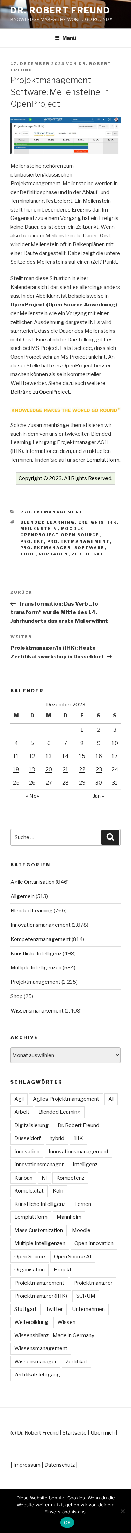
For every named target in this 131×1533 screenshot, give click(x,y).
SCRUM (85, 1296)
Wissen (66, 1322)
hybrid (57, 1138)
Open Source (29, 1257)
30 (98, 783)
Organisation (29, 1269)
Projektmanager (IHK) (40, 1296)
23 (99, 769)
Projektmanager (45, 547)
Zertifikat (88, 554)
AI (111, 1099)
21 (65, 769)
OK (67, 1522)
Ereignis (91, 522)
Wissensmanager (35, 1362)
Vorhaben (53, 554)
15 (82, 756)
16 (99, 756)
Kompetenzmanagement (40, 939)
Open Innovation (94, 1243)
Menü (69, 38)
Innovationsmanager (39, 1164)
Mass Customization (38, 1230)
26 (32, 783)
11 (16, 756)
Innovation (26, 1151)
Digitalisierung (31, 1125)
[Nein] (122, 1510)
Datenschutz (59, 1465)
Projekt (32, 541)
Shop (16, 996)
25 (16, 783)
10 (115, 743)
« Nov (32, 796)
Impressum (27, 1465)
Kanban (23, 1178)
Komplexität (29, 1191)
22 (82, 769)
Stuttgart (25, 1309)
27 (49, 783)
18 (16, 769)
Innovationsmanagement (40, 925)
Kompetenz (70, 1178)
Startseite (75, 1433)
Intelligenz (85, 1164)
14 (65, 756)
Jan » (98, 796)
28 (65, 783)
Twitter (54, 1309)
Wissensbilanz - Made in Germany (54, 1335)
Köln (58, 1191)
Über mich (102, 1433)
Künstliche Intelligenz (35, 954)
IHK (112, 522)
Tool (28, 554)
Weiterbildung (31, 1322)
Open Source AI (73, 1257)
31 (115, 783)
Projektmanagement (51, 512)
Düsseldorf (27, 1138)
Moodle (72, 528)
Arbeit (21, 1112)
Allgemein (22, 896)
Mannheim (69, 1217)
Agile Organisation (32, 882)
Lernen (82, 1204)
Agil (19, 1099)
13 (49, 756)
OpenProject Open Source (60, 534)
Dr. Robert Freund (60, 10)
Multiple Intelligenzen (35, 968)
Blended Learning (47, 522)
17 (115, 756)
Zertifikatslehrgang (37, 1375)
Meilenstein (39, 528)
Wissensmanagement (37, 1011)
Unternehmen (88, 1309)
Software (89, 547)
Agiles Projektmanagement (66, 1099)
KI (44, 1178)
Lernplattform (102, 460)
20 (48, 769)
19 (32, 769)
